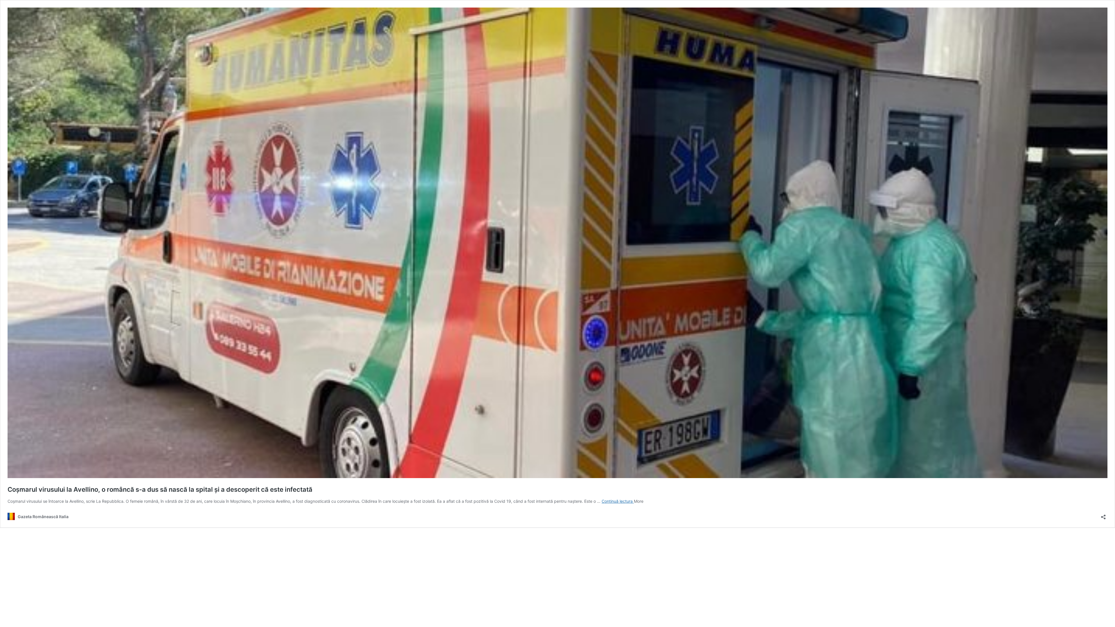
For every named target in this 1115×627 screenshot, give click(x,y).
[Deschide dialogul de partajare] (1103, 515)
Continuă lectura (618, 501)
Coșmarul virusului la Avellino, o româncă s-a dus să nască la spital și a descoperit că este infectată (160, 489)
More (638, 501)
